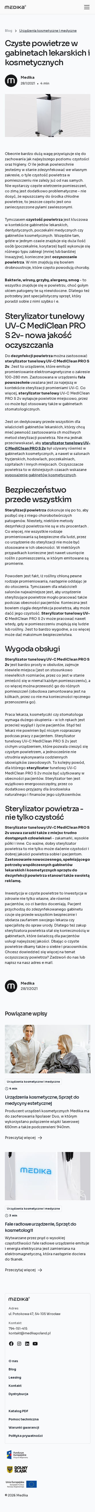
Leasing (15, 1377)
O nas (13, 1361)
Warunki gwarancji (24, 1428)
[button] (86, 7)
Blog (12, 1369)
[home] (15, 7)
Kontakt (15, 1386)
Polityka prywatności (26, 1436)
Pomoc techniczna (24, 1419)
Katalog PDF (18, 1411)
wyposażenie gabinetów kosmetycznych (40, 475)
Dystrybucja (18, 1394)
